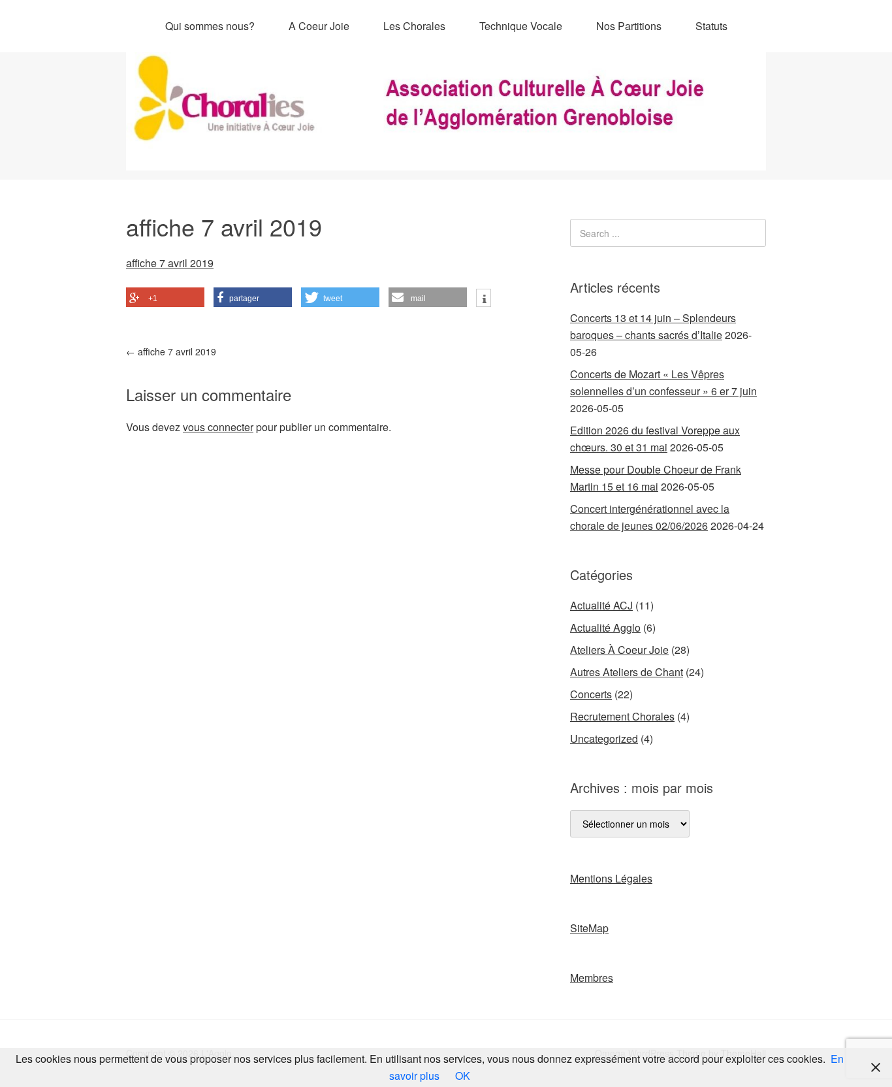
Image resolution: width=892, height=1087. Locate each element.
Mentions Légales (611, 878)
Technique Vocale (520, 25)
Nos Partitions (628, 25)
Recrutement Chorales (622, 716)
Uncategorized (604, 738)
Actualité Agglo (605, 627)
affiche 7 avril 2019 (170, 262)
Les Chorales (414, 25)
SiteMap (589, 927)
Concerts (591, 694)
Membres (591, 977)
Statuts (711, 25)
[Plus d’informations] (483, 299)
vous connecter (218, 426)
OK (462, 1075)
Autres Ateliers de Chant (626, 671)
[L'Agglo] (446, 158)
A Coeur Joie (319, 25)
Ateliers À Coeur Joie (619, 649)
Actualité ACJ (601, 605)
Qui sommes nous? (210, 25)
